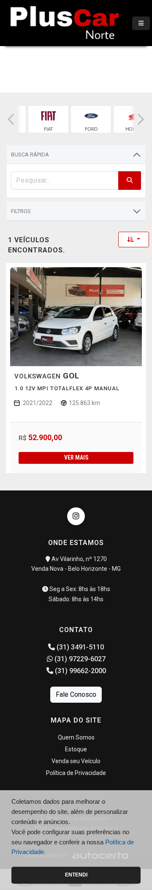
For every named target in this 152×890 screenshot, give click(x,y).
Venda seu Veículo (76, 761)
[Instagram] (76, 516)
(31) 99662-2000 (79, 671)
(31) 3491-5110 (79, 647)
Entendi (76, 875)
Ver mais (76, 457)
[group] (48, 119)
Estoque (76, 749)
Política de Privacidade (76, 773)
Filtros (21, 211)
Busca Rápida (30, 154)
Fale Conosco (76, 694)
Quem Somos (76, 737)
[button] (11, 119)
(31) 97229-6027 (79, 659)
